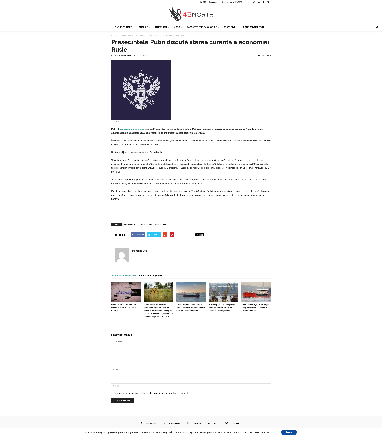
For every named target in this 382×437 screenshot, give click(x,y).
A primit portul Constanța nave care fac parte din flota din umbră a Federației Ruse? (222, 307)
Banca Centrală (130, 224)
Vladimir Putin (160, 224)
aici (267, 432)
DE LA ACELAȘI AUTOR (152, 275)
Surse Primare (123, 27)
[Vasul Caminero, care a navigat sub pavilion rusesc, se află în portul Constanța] (256, 292)
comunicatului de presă (132, 129)
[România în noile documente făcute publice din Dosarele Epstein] (126, 292)
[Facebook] (249, 2)
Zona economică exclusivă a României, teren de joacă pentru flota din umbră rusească (190, 307)
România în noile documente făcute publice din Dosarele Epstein (123, 307)
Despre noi (230, 27)
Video (177, 27)
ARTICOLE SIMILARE (123, 275)
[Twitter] (268, 2)
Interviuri (161, 27)
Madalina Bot (125, 55)
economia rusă (145, 224)
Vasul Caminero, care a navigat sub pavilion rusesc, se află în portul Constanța (255, 307)
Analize (143, 27)
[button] (377, 27)
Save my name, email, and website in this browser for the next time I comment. (151, 393)
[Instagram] (253, 2)
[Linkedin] (258, 2)
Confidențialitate (254, 27)
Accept (289, 432)
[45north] (191, 14)
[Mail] (263, 2)
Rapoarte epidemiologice (202, 27)
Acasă (113, 35)
